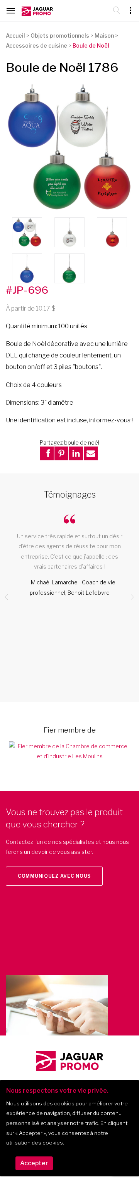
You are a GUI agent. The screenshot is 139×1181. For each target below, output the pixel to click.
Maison (104, 35)
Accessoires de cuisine (36, 45)
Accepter (34, 1163)
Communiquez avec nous (54, 876)
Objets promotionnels (60, 35)
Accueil (15, 35)
